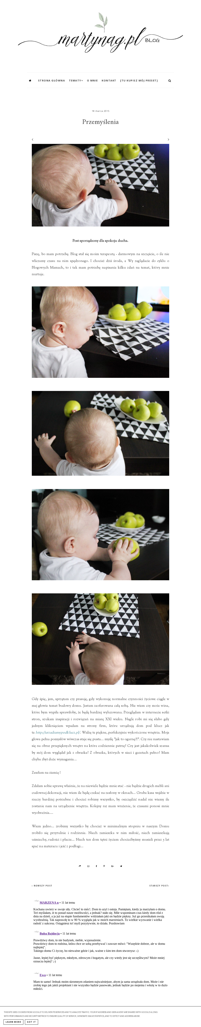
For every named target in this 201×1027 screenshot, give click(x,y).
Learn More (13, 1022)
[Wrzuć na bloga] (80, 866)
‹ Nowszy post (42, 885)
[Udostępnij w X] (121, 866)
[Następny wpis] (166, 139)
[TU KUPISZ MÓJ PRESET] (139, 80)
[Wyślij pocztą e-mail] (88, 866)
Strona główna (51, 80)
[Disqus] (100, 945)
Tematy (75, 80)
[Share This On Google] (112, 866)
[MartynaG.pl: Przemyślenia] (100, 35)
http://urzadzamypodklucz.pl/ (58, 732)
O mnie (92, 80)
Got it (31, 1022)
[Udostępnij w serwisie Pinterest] (104, 866)
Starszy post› (159, 885)
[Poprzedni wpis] (32, 139)
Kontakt (109, 80)
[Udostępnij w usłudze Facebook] (96, 866)
